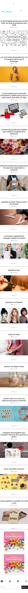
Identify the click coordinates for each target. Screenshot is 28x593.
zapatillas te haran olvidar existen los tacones (14, 203)
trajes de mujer (14, 334)
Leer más (13, 50)
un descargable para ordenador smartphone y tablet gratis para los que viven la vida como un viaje (14, 95)
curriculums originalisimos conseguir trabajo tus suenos (14, 237)
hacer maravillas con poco (14, 469)
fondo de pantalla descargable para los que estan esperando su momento (14, 168)
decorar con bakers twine (14, 366)
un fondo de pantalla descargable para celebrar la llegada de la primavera (14, 132)
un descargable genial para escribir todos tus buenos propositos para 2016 (14, 23)
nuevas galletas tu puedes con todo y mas (14, 502)
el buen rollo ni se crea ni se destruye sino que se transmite (14, 400)
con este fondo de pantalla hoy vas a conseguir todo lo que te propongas (14, 59)
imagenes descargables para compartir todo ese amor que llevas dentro (14, 435)
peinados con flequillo (14, 302)
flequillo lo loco (14, 270)
